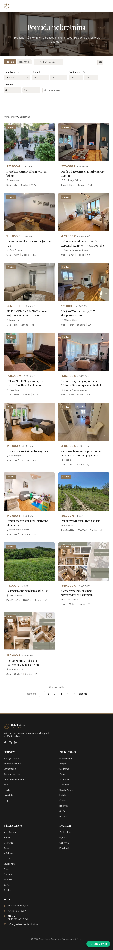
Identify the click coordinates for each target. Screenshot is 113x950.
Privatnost (64, 848)
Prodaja (10, 62)
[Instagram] (10, 742)
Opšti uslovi (65, 832)
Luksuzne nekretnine (14, 779)
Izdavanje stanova (12, 763)
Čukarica (63, 800)
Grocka (63, 816)
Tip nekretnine (11, 72)
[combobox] (48, 62)
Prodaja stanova (11, 758)
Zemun (62, 774)
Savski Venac (66, 790)
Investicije (8, 795)
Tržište (7, 790)
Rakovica (63, 806)
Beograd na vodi (12, 774)
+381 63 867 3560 (17, 911)
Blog (6, 784)
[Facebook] (5, 742)
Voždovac (64, 779)
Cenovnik (64, 842)
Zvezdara (64, 784)
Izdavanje (24, 62)
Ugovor (63, 837)
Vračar (62, 763)
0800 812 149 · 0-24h (18, 919)
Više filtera (54, 90)
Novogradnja (10, 769)
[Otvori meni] (106, 6)
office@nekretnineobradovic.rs (23, 924)
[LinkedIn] (15, 742)
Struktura (8, 84)
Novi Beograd (66, 758)
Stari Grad (64, 769)
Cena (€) (36, 72)
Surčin (62, 811)
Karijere (7, 800)
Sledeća (83, 693)
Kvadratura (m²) (77, 72)
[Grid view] (100, 62)
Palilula (62, 795)
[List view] (106, 62)
